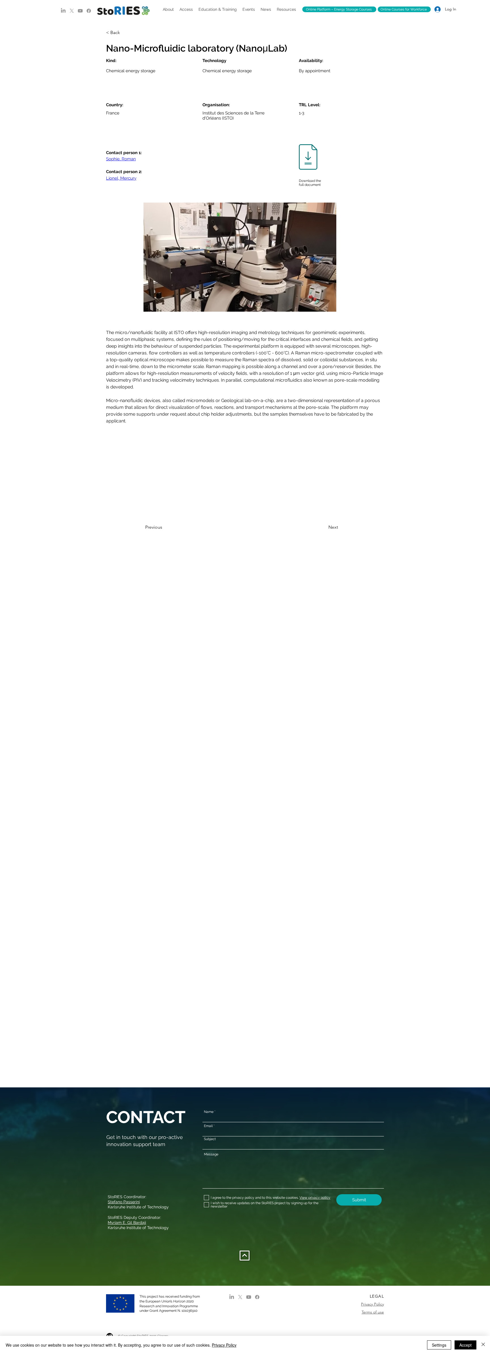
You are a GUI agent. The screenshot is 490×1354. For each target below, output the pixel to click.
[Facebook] (89, 11)
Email (208, 1126)
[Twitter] (72, 11)
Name (209, 1111)
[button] (168, 9)
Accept (465, 1345)
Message (211, 1154)
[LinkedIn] (63, 11)
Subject (210, 1139)
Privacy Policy (224, 1345)
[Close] (483, 1344)
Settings (439, 1345)
